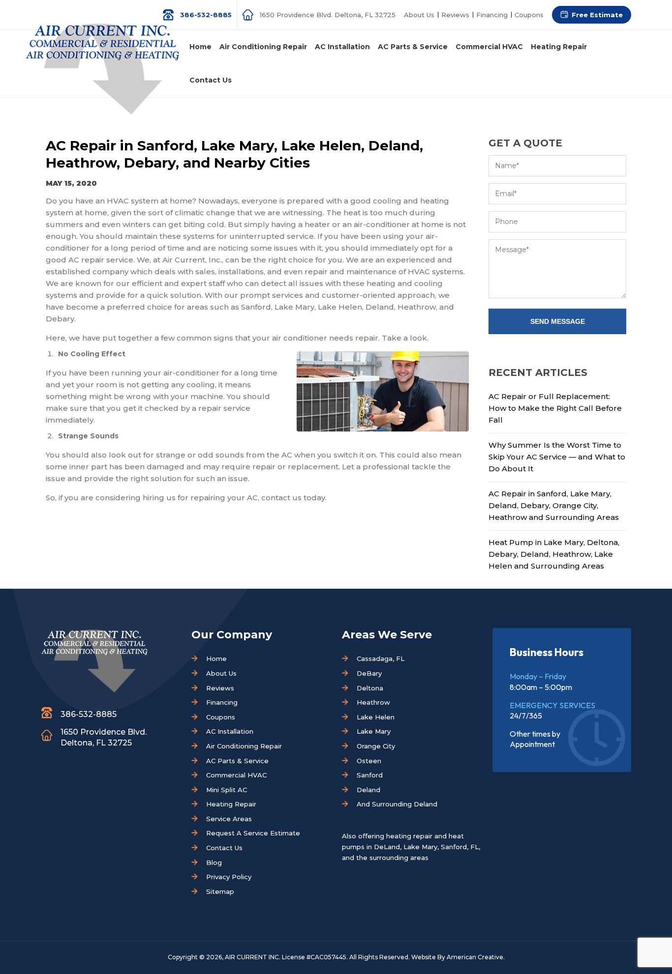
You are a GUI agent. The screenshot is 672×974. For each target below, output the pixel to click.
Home (216, 658)
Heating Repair (231, 804)
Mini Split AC (226, 790)
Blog (214, 862)
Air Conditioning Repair (244, 746)
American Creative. (476, 957)
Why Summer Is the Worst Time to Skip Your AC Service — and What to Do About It (557, 456)
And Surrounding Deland (397, 804)
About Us (419, 15)
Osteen (369, 761)
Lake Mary (374, 731)
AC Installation (229, 731)
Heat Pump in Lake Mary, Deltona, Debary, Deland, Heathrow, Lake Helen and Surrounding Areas (554, 554)
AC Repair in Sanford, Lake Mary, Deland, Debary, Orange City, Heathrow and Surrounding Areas (554, 505)
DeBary (369, 673)
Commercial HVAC (236, 775)
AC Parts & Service (237, 761)
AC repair (86, 259)
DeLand (387, 847)
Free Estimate (597, 15)
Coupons (529, 15)
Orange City (376, 746)
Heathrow (373, 702)
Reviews (455, 15)
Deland (368, 790)
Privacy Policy (228, 877)
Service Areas (229, 819)
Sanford (370, 775)
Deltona (370, 688)
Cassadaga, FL (380, 658)
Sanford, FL (460, 847)
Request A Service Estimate (253, 833)
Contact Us (224, 848)
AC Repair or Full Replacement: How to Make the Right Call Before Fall (555, 408)
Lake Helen (376, 717)
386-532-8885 (206, 15)
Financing (492, 15)
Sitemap (220, 891)
